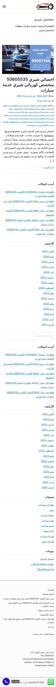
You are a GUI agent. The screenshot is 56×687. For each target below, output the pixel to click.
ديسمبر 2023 (47, 277)
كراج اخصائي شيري (41, 118)
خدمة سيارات (43, 112)
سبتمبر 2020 (47, 298)
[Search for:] (28, 336)
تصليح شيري (17, 109)
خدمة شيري (33, 112)
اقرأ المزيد (49, 167)
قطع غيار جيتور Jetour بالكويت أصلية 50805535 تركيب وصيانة (29, 222)
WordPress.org (45, 569)
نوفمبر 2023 (47, 282)
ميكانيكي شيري (43, 125)
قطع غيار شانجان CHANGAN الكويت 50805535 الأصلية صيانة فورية (29, 193)
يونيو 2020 (48, 308)
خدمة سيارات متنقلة (46, 610)
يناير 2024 (48, 272)
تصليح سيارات (41, 100)
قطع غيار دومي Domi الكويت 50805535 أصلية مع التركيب (29, 203)
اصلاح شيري (12, 105)
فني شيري (12, 115)
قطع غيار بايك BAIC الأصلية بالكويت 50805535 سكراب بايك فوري (30, 231)
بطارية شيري (40, 109)
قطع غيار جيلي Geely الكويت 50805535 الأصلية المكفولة (30, 212)
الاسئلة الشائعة (48, 594)
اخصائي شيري (41, 105)
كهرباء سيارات (47, 536)
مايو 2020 (49, 314)
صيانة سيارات (32, 115)
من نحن (51, 627)
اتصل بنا (51, 590)
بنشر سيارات (37, 634)
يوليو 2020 (48, 303)
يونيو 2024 (48, 256)
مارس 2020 (48, 324)
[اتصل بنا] (6, 681)
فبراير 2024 (48, 267)
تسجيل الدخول (47, 559)
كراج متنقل (48, 531)
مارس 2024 (47, 261)
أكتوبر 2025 (48, 251)
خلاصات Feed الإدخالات (42, 564)
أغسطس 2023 (46, 287)
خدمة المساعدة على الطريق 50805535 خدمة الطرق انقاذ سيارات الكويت (31, 604)
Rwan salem (42, 96)
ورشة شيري (31, 125)
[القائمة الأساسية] (4, 7)
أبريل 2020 (48, 319)
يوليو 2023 (48, 293)
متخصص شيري (22, 122)
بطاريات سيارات (46, 504)
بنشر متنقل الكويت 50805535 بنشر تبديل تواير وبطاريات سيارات (28, 598)
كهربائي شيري (33, 122)
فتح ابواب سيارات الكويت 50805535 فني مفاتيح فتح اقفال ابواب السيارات (28, 620)
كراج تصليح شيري (26, 118)
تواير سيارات (48, 520)
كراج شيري (44, 122)
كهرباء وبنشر (48, 541)
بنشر (51, 510)
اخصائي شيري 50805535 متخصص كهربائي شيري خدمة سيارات (28, 85)
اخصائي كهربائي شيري (26, 105)
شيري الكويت (43, 115)
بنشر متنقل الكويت (20, 682)
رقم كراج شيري (21, 112)
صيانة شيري (21, 115)
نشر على (26, 96)
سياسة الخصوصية (47, 615)
